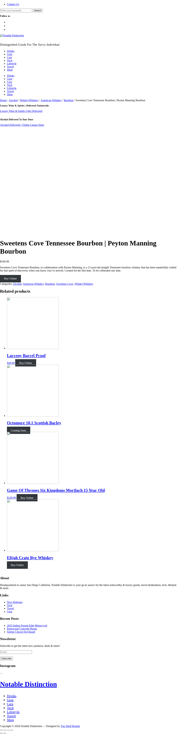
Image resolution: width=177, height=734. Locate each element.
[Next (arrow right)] (4, 733)
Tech (9, 60)
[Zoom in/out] (11, 730)
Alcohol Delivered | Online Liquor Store (22, 124)
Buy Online (10, 278)
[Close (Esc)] (1, 730)
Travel (10, 66)
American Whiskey (51, 100)
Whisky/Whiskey (29, 100)
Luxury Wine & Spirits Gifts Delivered (21, 111)
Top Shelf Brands (70, 726)
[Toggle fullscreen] (8, 730)
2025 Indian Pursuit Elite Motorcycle (27, 625)
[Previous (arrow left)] (1, 733)
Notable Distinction (28, 684)
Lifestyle (11, 63)
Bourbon (68, 100)
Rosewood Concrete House (22, 628)
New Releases (14, 602)
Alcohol (13, 100)
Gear (9, 54)
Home (3, 100)
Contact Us (13, 4)
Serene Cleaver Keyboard (21, 631)
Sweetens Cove (64, 283)
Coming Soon (18, 430)
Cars (9, 57)
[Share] (4, 730)
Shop (10, 69)
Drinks (10, 51)
